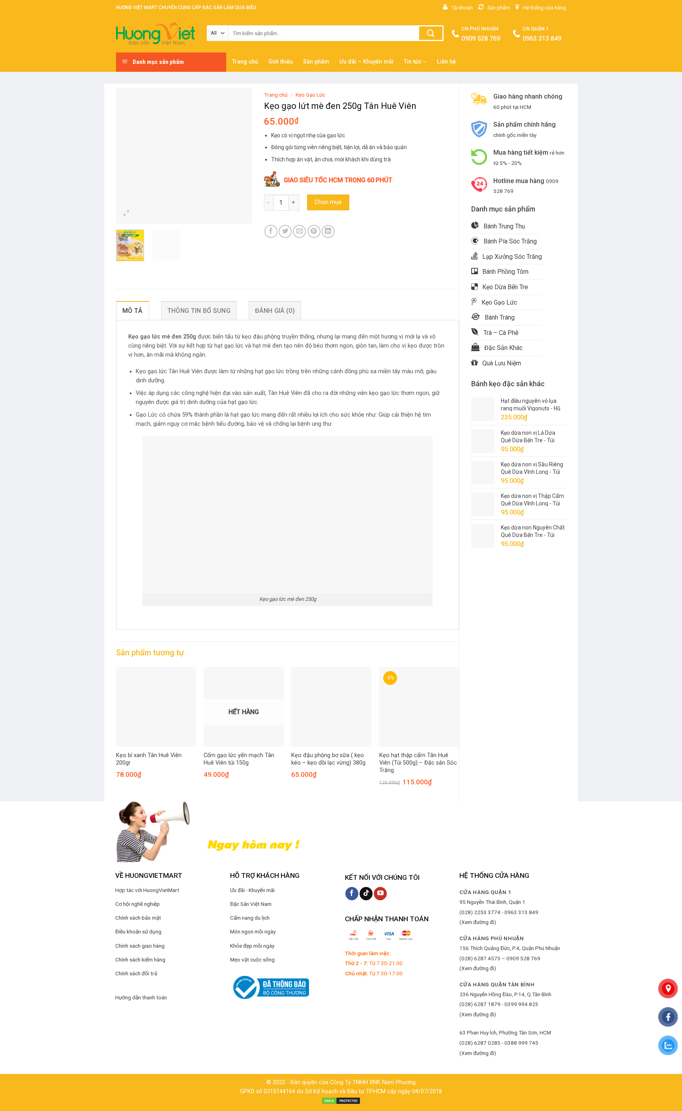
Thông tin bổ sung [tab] (198, 310)
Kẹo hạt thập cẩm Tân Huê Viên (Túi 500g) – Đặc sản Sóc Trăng (418, 762)
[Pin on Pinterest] (313, 231)
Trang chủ (245, 61)
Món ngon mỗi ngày (252, 931)
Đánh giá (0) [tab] (275, 310)
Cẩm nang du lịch (250, 918)
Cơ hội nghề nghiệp (137, 904)
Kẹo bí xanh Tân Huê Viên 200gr (149, 759)
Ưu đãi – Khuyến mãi (366, 61)
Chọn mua (328, 202)
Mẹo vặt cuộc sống (252, 959)
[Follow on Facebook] (351, 893)
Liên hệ (446, 61)
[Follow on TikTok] (366, 893)
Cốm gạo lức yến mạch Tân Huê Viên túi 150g (239, 759)
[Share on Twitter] (285, 231)
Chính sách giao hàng (140, 946)
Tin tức (413, 61)
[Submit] (431, 33)
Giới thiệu (280, 61)
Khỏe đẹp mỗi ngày (252, 946)
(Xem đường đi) (477, 922)
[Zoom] (126, 214)
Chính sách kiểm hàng (140, 959)
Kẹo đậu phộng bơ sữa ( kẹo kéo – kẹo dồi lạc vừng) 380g (328, 759)
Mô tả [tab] (132, 310)
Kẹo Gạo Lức (310, 95)
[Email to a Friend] (299, 231)
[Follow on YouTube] (380, 893)
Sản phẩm (316, 61)
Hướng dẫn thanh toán (141, 997)
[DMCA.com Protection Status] (341, 1100)
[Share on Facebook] (270, 231)
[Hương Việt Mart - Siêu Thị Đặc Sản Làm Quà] (155, 33)
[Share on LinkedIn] (328, 231)
